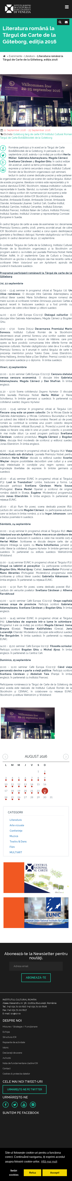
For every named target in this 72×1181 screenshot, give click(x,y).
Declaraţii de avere (12, 1052)
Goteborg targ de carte (26, 134)
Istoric (6, 1047)
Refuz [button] (32, 1172)
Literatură (16, 820)
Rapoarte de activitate (14, 1042)
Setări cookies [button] (14, 1172)
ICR (42, 134)
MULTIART (16, 852)
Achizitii (7, 1058)
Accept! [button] (54, 1172)
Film (12, 847)
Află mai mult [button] (49, 1161)
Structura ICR (9, 1037)
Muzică (14, 836)
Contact (6, 1068)
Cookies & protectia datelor (16, 1073)
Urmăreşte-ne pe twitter (24, 1089)
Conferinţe (16, 830)
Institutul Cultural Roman (58, 134)
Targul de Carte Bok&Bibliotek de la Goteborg (26, 137)
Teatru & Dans (18, 841)
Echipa (6, 1032)
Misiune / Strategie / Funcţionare (20, 1026)
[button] (69, 77)
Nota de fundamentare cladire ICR (20, 1063)
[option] (28, 723)
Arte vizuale (17, 825)
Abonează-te (36, 977)
